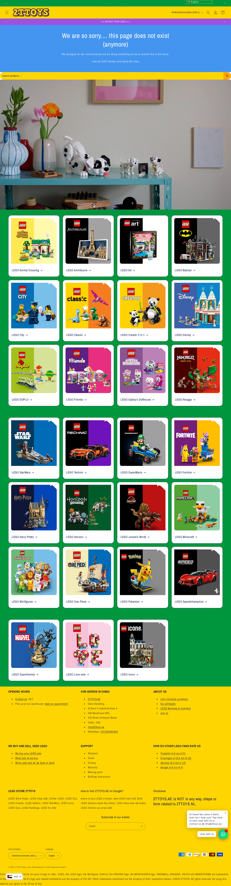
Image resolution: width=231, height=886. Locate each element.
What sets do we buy (26, 758)
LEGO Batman (183, 270)
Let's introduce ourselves (174, 699)
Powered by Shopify (58, 867)
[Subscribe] (141, 826)
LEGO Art (126, 270)
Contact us (21, 699)
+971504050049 (109, 731)
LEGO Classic (74, 335)
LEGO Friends (74, 400)
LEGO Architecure (77, 270)
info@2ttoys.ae (96, 727)
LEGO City (18, 335)
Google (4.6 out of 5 (171, 767)
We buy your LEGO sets (28, 753)
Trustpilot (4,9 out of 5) (173, 753)
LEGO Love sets (76, 674)
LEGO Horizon (74, 537)
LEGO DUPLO (20, 400)
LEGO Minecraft (184, 537)
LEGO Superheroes (23, 674)
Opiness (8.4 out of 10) (173, 763)
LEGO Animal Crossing (25, 270)
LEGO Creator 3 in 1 (133, 335)
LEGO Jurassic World (133, 537)
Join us (164, 713)
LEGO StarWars (21, 472)
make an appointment (56, 704)
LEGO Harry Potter (23, 537)
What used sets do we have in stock (34, 763)
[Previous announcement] (6, 3)
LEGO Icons (128, 674)
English (194, 2)
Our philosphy (168, 704)
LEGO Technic (74, 472)
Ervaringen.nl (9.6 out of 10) (175, 758)
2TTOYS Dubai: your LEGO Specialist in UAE (32, 867)
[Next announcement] (224, 3)
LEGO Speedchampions (189, 602)
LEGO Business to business (175, 708)
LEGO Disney (183, 335)
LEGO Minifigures (22, 602)
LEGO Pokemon (130, 602)
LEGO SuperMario (131, 472)
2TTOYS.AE (94, 699)
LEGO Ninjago (183, 400)
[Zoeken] (227, 76)
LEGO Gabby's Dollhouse (136, 400)
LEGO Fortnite (183, 472)
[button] (7, 12)
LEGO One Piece (76, 602)
